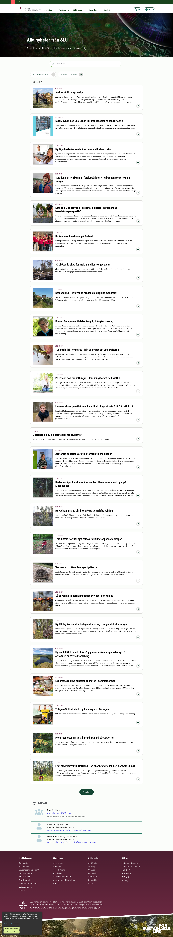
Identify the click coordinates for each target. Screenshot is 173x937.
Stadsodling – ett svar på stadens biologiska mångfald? (86, 293)
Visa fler (86, 792)
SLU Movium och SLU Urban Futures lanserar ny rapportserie (89, 121)
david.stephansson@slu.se (58, 842)
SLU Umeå (91, 870)
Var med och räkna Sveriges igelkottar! (76, 567)
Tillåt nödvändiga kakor (12, 928)
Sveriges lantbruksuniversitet (33, 9)
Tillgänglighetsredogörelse (67, 908)
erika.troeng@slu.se (56, 830)
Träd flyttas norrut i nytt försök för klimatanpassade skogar (88, 539)
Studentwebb (23, 863)
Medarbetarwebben (25, 887)
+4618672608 (72, 830)
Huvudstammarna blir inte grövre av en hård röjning (84, 510)
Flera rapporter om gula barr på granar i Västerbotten (84, 737)
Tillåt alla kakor (11, 932)
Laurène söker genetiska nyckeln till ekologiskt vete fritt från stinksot (94, 406)
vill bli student (58, 863)
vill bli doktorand (59, 870)
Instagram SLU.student (130, 867)
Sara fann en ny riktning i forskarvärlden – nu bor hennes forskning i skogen (93, 179)
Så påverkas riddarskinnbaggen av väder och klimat (84, 595)
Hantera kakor (52, 908)
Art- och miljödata (25, 877)
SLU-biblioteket (24, 866)
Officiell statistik (24, 880)
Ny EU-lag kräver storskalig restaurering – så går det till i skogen (91, 624)
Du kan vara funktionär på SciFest (74, 236)
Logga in (22, 890)
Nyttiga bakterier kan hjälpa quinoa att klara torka (83, 149)
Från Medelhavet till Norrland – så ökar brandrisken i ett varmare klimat (95, 766)
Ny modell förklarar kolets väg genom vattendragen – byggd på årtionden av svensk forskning (90, 654)
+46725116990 (90, 842)
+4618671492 (77, 842)
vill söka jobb (57, 873)
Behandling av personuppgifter (89, 908)
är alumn (56, 883)
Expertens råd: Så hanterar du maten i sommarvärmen (85, 681)
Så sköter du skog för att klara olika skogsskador (82, 264)
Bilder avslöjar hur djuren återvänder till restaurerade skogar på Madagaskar (90, 484)
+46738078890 (85, 830)
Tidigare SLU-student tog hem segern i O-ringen (82, 709)
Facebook (125, 874)
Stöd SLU (91, 883)
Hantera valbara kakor (11, 924)
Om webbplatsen (40, 908)
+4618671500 (65, 813)
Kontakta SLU (92, 880)
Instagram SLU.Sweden (130, 863)
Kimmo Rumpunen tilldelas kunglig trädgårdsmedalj (84, 321)
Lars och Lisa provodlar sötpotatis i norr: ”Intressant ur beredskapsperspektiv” (86, 209)
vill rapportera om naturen (62, 877)
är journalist (57, 866)
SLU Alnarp (91, 866)
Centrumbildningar (25, 873)
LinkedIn (125, 870)
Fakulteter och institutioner (28, 883)
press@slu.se (53, 813)
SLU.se (21, 2)
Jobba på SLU (92, 877)
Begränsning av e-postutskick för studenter (57, 434)
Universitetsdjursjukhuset (28, 870)
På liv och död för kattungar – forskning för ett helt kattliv (87, 378)
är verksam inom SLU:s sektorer (64, 880)
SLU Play (125, 880)
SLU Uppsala (92, 873)
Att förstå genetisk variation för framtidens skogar (83, 454)
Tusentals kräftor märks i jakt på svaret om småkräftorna (87, 349)
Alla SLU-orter (92, 863)
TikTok (124, 877)
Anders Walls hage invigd (69, 92)
